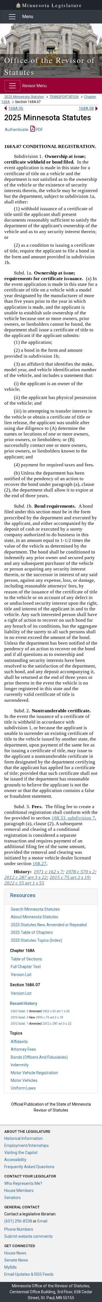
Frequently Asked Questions (29, 1166)
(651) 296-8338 (18, 1221)
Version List (21, 974)
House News (15, 1253)
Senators (12, 1197)
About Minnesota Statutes (34, 917)
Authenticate (16, 129)
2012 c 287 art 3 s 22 (56, 1024)
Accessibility (15, 1159)
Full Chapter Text (26, 966)
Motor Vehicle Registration (34, 1073)
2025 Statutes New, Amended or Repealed (49, 925)
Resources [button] (22, 895)
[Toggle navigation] (12, 16)
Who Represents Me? (23, 1183)
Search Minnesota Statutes (35, 909)
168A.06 (15, 108)
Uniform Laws (23, 1088)
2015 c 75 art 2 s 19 (49, 1017)
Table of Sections (26, 959)
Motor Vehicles (24, 1080)
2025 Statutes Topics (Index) (36, 940)
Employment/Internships (26, 1145)
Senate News (16, 1260)
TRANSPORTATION (63, 97)
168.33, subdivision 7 (73, 818)
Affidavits (19, 1041)
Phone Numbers (18, 1229)
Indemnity (20, 1065)
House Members (19, 1190)
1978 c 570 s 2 (80, 871)
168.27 (39, 863)
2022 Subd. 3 (19, 1011)
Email (42, 1221)
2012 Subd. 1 (19, 1024)
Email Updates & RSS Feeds (29, 1274)
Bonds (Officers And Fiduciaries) (39, 1057)
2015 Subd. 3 (19, 1017)
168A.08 (86, 108)
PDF (39, 129)
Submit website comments (28, 1236)
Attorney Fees (23, 1049)
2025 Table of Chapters (32, 932)
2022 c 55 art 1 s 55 (56, 1011)
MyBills (10, 1267)
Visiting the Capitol (20, 1152)
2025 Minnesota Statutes (24, 97)
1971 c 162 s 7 (48, 871)
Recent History (23, 1003)
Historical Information (23, 1138)
